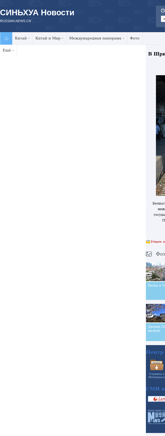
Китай (21, 38)
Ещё (7, 50)
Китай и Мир (48, 38)
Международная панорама (95, 38)
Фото (134, 38)
